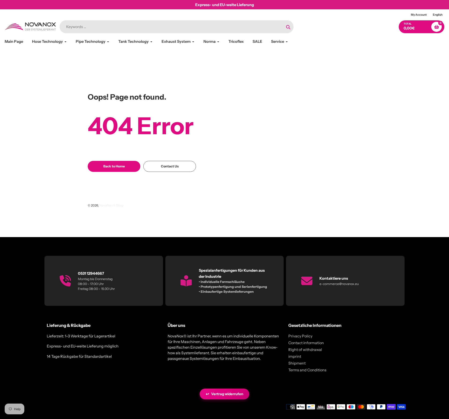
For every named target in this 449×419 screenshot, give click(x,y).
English (437, 14)
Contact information (306, 342)
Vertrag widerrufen (224, 394)
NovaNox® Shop (111, 205)
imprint (294, 356)
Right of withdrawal (305, 349)
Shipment (297, 363)
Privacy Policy (300, 336)
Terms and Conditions (307, 370)
